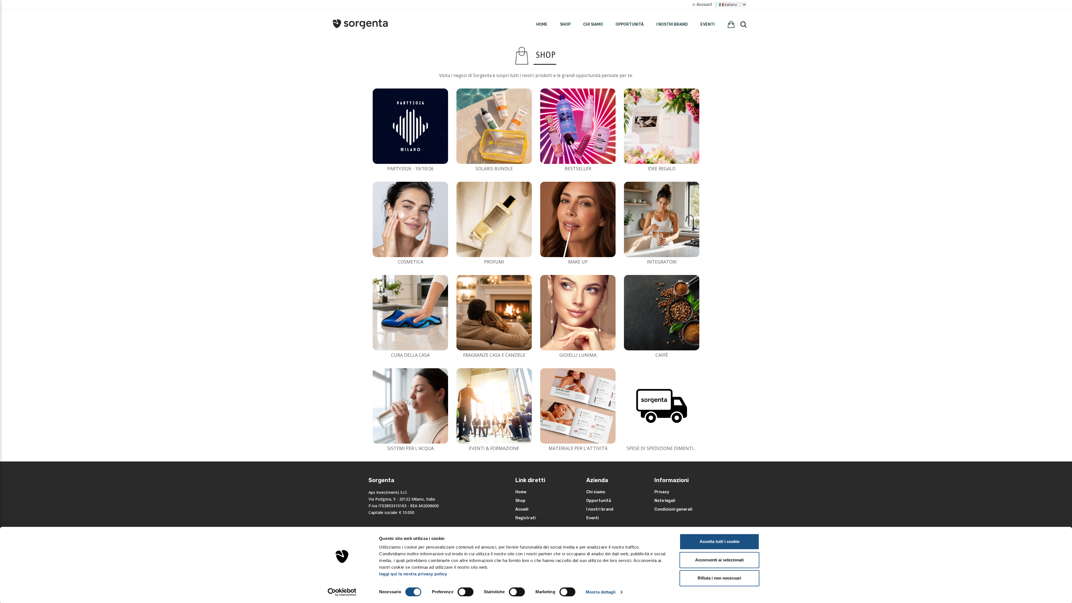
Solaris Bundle (494, 169)
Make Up (578, 262)
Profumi (494, 262)
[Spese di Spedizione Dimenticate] (661, 406)
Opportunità (630, 24)
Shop (520, 500)
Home (520, 492)
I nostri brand (672, 24)
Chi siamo (593, 24)
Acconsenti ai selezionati (719, 559)
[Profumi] (494, 219)
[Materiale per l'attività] (578, 406)
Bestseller (578, 169)
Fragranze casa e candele (494, 355)
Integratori (662, 262)
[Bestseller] (578, 126)
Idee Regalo (662, 169)
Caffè (661, 355)
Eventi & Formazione (494, 448)
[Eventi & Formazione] (494, 406)
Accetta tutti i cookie (720, 541)
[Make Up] (578, 219)
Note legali (664, 500)
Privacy (661, 492)
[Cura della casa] (410, 312)
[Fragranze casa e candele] (494, 312)
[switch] (465, 591)
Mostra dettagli (601, 592)
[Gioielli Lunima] (578, 312)
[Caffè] (661, 312)
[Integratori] (661, 219)
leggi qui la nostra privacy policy (413, 573)
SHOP (565, 24)
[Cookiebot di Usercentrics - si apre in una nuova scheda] (342, 592)
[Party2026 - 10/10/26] (410, 126)
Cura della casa (410, 355)
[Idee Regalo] (661, 126)
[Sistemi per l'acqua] (410, 406)
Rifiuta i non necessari (719, 578)
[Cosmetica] (410, 219)
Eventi (707, 24)
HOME (541, 24)
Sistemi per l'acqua (410, 448)
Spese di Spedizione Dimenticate (666, 448)
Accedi (521, 509)
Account (704, 4)
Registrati (525, 518)
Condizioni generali (673, 509)
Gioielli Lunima (578, 355)
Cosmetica (410, 262)
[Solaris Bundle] (494, 126)
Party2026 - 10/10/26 (410, 169)
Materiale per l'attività (578, 448)
